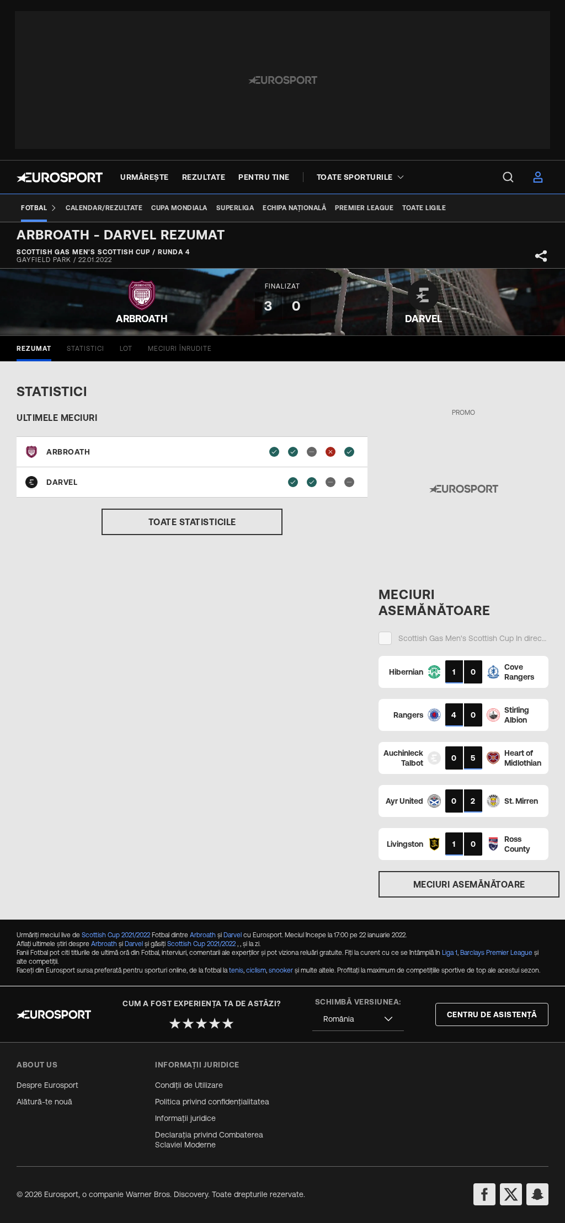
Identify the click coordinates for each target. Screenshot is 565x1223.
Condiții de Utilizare (189, 1085)
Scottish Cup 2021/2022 (116, 935)
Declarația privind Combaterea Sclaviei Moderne (209, 1139)
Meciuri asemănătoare (469, 884)
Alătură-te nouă (44, 1101)
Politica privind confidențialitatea (212, 1101)
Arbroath (203, 935)
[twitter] (511, 1194)
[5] (227, 1023)
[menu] (508, 177)
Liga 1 (449, 953)
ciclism (256, 970)
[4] (214, 1023)
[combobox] (358, 1019)
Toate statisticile (192, 522)
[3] (201, 1023)
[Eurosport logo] (60, 177)
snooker (281, 970)
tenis (236, 970)
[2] (188, 1023)
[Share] (541, 256)
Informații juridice (185, 1118)
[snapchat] (537, 1194)
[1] (175, 1023)
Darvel (232, 935)
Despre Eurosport (47, 1085)
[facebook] (484, 1194)
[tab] (34, 348)
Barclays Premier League (496, 953)
